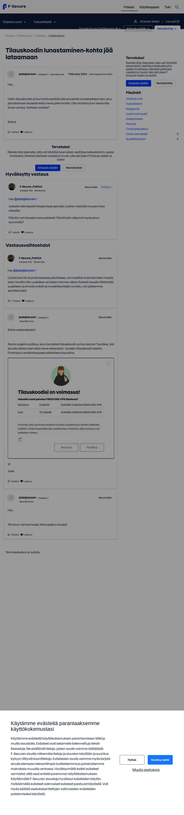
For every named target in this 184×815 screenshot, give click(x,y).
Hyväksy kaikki (160, 759)
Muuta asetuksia (146, 770)
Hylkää (132, 759)
